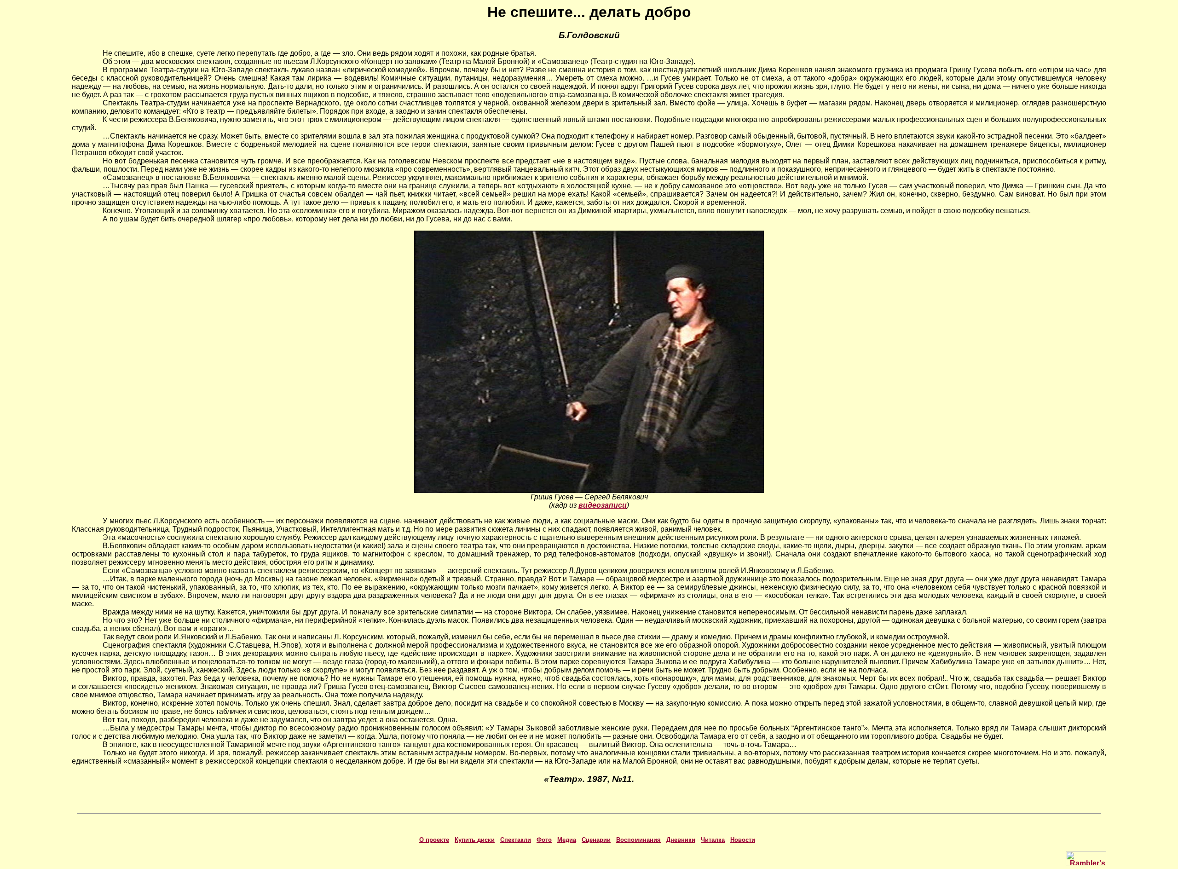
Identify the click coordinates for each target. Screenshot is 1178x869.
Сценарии (596, 839)
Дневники (680, 839)
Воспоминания (638, 839)
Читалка (713, 839)
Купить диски (475, 839)
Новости (742, 839)
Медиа (566, 839)
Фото (544, 839)
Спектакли (515, 839)
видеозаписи (602, 505)
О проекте (434, 839)
